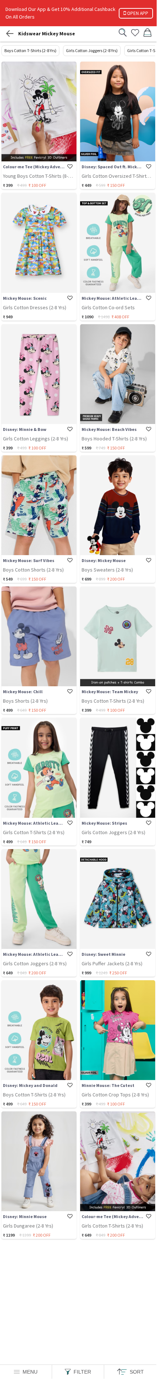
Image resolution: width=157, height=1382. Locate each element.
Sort (137, 1372)
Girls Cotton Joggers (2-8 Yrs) (92, 50)
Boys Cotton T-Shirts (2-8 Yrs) (30, 50)
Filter (82, 1372)
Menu (30, 1372)
